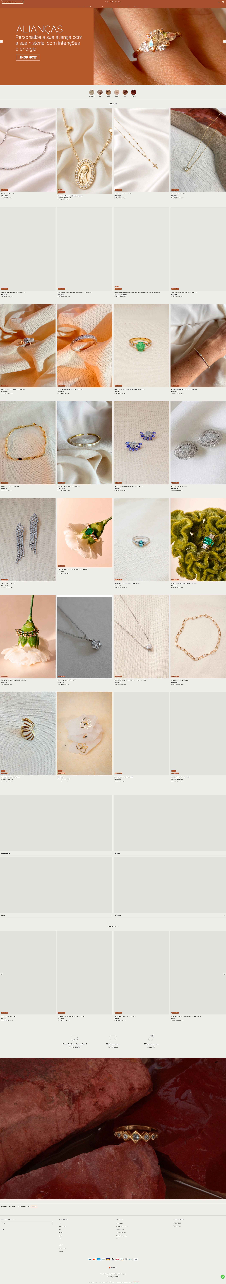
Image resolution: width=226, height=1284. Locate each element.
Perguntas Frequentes (121, 1235)
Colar (114, 6)
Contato (146, 6)
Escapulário (121, 6)
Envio (117, 1238)
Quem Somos (137, 6)
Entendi (136, 1282)
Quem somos (119, 1223)
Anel (95, 6)
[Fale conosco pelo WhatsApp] (223, 1277)
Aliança (101, 6)
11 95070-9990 (176, 1226)
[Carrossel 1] (113, 42)
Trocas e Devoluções (121, 1232)
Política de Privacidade (121, 1226)
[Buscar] (21, 1)
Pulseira (129, 6)
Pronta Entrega (87, 6)
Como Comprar (120, 1229)
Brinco (108, 6)
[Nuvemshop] (113, 1277)
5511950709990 (177, 1223)
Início (79, 6)
